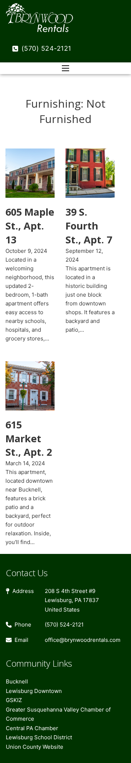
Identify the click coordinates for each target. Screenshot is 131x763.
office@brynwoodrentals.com (82, 639)
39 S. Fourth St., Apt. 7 (89, 225)
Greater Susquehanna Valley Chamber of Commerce (58, 714)
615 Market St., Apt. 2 (28, 438)
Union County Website (34, 746)
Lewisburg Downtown (34, 690)
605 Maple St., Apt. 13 (29, 225)
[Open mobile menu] (65, 68)
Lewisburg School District (39, 737)
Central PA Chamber (32, 728)
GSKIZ (14, 700)
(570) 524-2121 (46, 48)
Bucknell (17, 681)
